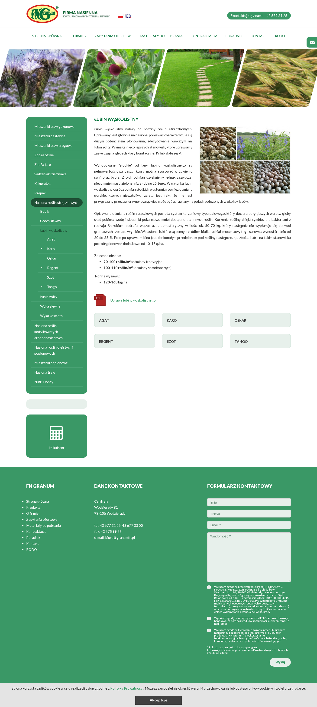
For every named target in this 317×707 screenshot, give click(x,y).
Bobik (44, 211)
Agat (51, 239)
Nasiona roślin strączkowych (56, 202)
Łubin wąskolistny (54, 230)
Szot (50, 277)
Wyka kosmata (51, 316)
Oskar (51, 258)
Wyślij (280, 662)
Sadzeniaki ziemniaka (50, 174)
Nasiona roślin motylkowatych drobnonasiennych (48, 332)
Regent (52, 268)
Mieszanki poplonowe (51, 363)
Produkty (33, 507)
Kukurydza (42, 183)
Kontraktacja (204, 36)
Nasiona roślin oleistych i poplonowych (53, 350)
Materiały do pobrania (161, 36)
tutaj (225, 653)
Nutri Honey (43, 382)
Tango (52, 287)
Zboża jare (42, 164)
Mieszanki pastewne (49, 136)
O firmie (77, 36)
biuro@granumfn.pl (120, 537)
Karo (51, 249)
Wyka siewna (50, 306)
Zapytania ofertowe (114, 36)
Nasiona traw (44, 372)
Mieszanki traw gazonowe (54, 126)
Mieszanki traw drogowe (53, 145)
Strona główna (47, 36)
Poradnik (234, 36)
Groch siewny (50, 221)
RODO (280, 36)
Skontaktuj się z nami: (259, 15)
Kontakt (259, 36)
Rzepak (39, 193)
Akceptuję (158, 700)
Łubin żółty (48, 297)
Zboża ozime (44, 155)
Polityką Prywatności (126, 688)
